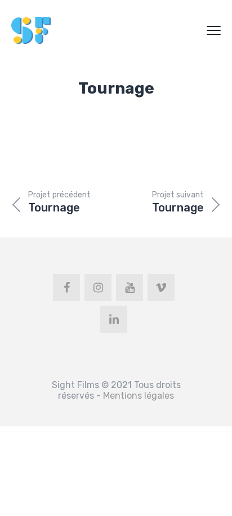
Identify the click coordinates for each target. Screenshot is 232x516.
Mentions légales (138, 395)
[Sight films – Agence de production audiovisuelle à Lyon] (31, 30)
